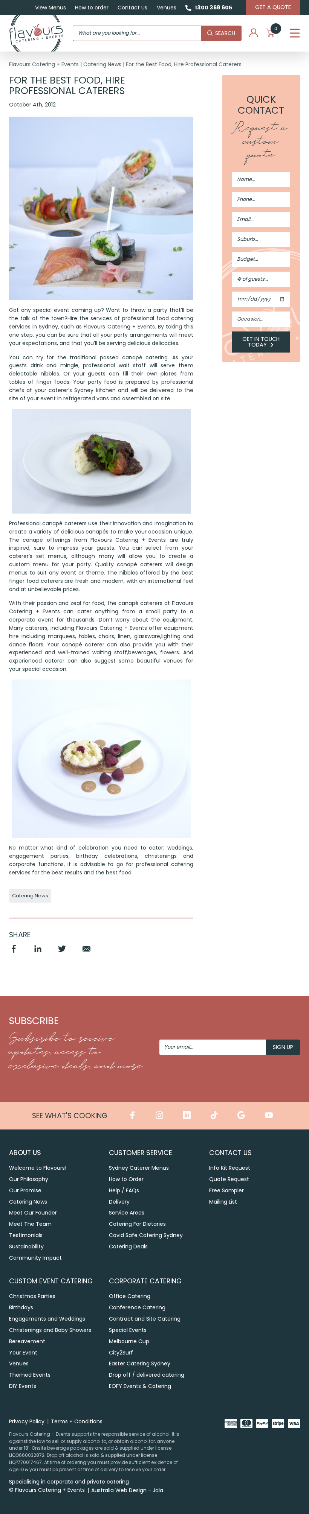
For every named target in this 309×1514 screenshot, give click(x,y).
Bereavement (27, 1341)
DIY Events (22, 1386)
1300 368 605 (213, 7)
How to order (92, 7)
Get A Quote (273, 7)
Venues (166, 7)
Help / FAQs (124, 1190)
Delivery (119, 1201)
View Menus (50, 7)
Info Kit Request (229, 1168)
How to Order (126, 1179)
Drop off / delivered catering (146, 1375)
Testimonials (26, 1235)
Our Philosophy (28, 1179)
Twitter (62, 952)
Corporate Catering (145, 1281)
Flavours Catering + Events (44, 64)
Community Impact (35, 1258)
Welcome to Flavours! (37, 1168)
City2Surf (121, 1352)
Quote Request (229, 1179)
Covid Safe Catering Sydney (146, 1235)
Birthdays (21, 1307)
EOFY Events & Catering (140, 1386)
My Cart (275, 30)
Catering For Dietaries (137, 1224)
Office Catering (129, 1296)
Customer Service (140, 1152)
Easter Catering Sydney (139, 1363)
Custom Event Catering (51, 1281)
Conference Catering (137, 1307)
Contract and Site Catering (145, 1318)
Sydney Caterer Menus (139, 1168)
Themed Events (29, 1375)
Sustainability (26, 1246)
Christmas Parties (32, 1296)
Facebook (13, 952)
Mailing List (223, 1201)
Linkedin (37, 952)
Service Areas (126, 1212)
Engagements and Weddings (47, 1318)
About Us (25, 1152)
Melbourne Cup (129, 1341)
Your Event (23, 1352)
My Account (253, 33)
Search (225, 33)
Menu (295, 33)
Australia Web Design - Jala (127, 1490)
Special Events (128, 1330)
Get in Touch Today (261, 342)
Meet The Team (30, 1224)
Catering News (102, 64)
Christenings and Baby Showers (50, 1330)
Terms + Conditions (76, 1421)
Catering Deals (128, 1246)
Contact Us (132, 7)
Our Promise (25, 1190)
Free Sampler (226, 1190)
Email (86, 952)
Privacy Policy (26, 1421)
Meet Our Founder (33, 1212)
